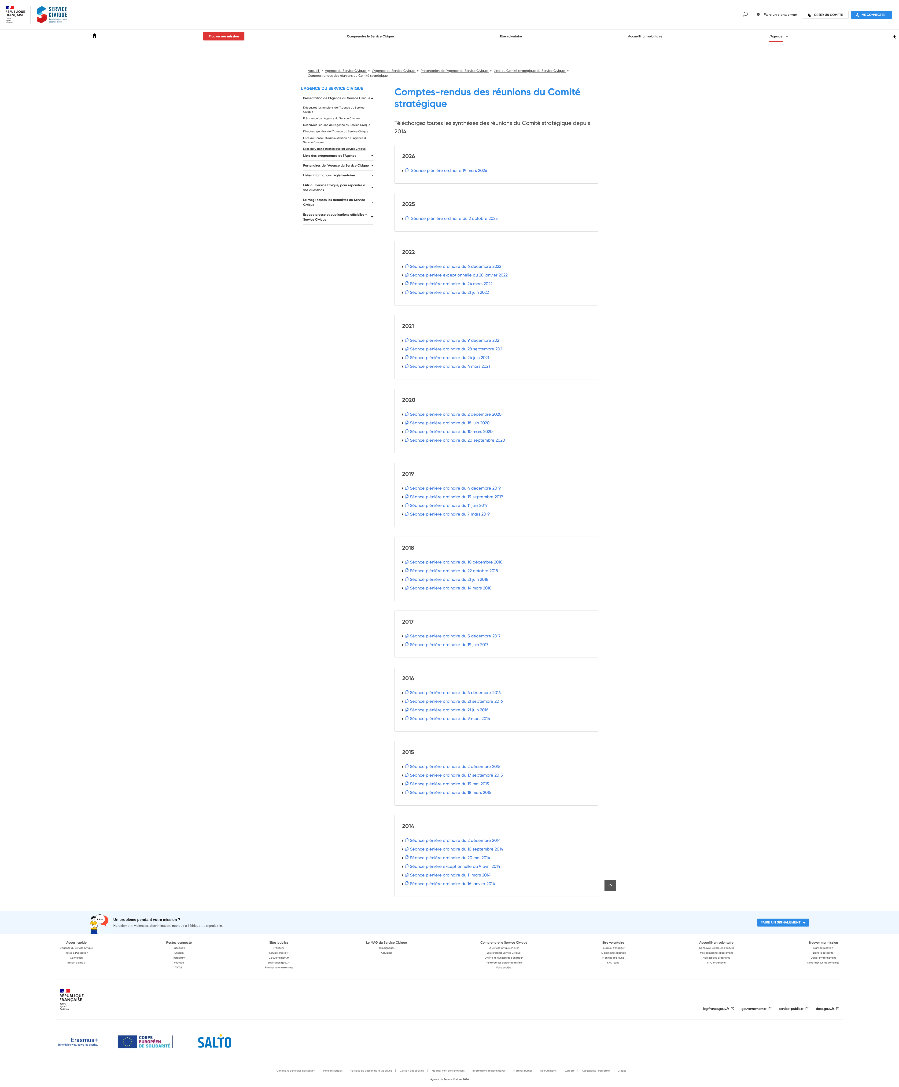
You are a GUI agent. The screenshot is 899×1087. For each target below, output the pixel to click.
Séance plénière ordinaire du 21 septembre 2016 (456, 701)
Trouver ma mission (224, 36)
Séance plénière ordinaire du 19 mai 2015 (449, 783)
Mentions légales (332, 1070)
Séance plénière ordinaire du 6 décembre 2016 (455, 692)
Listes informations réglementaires (329, 175)
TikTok (179, 967)
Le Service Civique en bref (504, 947)
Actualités (386, 952)
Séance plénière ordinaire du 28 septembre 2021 (457, 348)
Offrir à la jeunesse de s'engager (504, 957)
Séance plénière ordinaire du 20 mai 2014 (450, 857)
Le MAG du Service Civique (386, 942)
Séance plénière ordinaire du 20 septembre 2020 (457, 440)
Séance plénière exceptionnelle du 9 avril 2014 (455, 866)
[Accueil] (94, 37)
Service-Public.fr (278, 952)
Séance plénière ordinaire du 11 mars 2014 (450, 875)
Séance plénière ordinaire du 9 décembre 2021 (455, 340)
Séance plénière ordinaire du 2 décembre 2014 (455, 840)
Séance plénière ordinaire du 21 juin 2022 (449, 292)
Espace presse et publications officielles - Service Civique (335, 217)
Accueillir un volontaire (645, 36)
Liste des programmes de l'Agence (329, 155)
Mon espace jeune (613, 957)
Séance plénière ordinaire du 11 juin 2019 (449, 505)
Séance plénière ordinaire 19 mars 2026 (448, 170)
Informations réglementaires (488, 1070)
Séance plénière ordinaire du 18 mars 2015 (450, 792)
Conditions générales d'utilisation (295, 1070)
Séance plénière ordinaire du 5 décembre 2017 (455, 635)
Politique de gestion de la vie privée (371, 1070)
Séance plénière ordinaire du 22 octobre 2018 (454, 570)
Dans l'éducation (823, 947)
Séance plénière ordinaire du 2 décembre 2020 (455, 414)
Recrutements (548, 1070)
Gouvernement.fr (279, 957)
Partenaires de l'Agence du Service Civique (336, 165)
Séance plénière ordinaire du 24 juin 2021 (449, 357)
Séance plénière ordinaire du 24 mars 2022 (451, 283)
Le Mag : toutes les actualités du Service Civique (334, 202)
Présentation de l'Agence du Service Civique (336, 98)
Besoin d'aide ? (76, 962)
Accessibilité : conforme (595, 1070)
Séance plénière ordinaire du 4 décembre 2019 (455, 488)
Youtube (179, 962)
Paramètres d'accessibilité (894, 36)
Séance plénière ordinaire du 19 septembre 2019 (456, 496)
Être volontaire (511, 36)
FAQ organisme (716, 962)
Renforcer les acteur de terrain (504, 962)
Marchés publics (522, 1070)
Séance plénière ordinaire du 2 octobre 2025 (454, 218)
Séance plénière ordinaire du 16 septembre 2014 (456, 849)
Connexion (76, 957)
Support (569, 1070)
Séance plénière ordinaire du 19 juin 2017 (449, 644)
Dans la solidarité (823, 952)
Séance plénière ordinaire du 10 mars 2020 (451, 431)
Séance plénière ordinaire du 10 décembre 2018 (456, 562)
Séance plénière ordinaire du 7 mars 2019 (450, 514)
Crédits (621, 1070)
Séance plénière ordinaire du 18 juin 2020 (450, 422)
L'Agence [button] (776, 36)
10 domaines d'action (613, 952)
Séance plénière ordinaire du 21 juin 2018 (449, 579)
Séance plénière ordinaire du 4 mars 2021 (450, 366)
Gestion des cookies (411, 1070)
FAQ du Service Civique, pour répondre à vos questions (334, 187)
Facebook (179, 947)
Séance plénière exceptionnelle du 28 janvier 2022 (459, 275)
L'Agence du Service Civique (332, 88)
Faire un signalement (781, 922)
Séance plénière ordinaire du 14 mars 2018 (450, 587)
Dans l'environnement (823, 957)
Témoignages (386, 947)
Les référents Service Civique (503, 952)
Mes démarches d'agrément (716, 952)
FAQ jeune (613, 962)
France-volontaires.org (279, 967)
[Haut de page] (610, 885)
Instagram (179, 957)
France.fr (278, 947)
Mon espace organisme (716, 957)
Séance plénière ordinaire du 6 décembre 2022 (455, 266)
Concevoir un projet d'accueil (716, 947)
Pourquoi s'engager (613, 947)
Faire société (503, 967)
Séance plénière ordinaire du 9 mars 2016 (450, 718)
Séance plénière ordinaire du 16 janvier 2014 (452, 883)
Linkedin (179, 952)
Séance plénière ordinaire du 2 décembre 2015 (455, 766)
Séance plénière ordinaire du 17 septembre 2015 (456, 775)
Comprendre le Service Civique (370, 36)
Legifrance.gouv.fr (279, 962)
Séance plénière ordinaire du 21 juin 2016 (449, 709)
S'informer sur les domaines (823, 962)
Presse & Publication (76, 952)
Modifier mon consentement (447, 1070)
